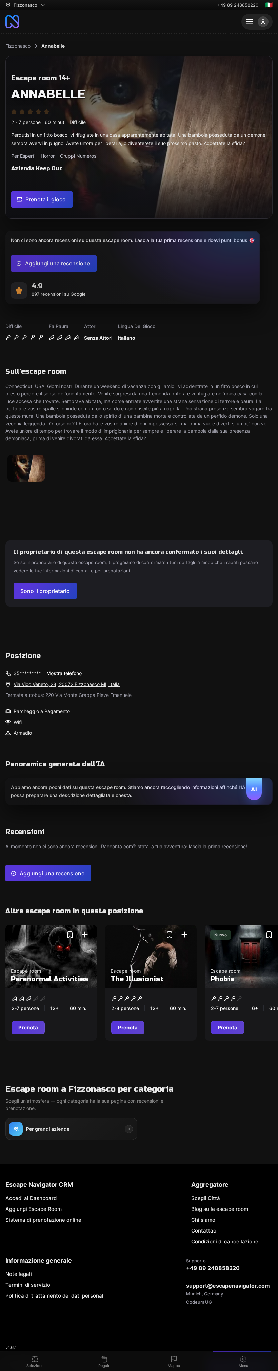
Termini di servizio (27, 1285)
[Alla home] (12, 21)
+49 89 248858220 (237, 5)
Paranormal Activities (49, 979)
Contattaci (204, 1230)
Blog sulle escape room (219, 1209)
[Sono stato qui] (85, 935)
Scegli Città (205, 1198)
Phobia (222, 979)
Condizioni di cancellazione (224, 1241)
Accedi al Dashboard (31, 1198)
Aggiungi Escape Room (33, 1209)
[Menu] (257, 22)
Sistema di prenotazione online (43, 1220)
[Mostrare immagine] (26, 468)
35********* (27, 673)
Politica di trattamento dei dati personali (55, 1295)
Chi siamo (203, 1220)
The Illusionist (137, 979)
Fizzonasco (18, 46)
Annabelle (53, 46)
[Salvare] (70, 935)
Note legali (18, 1274)
